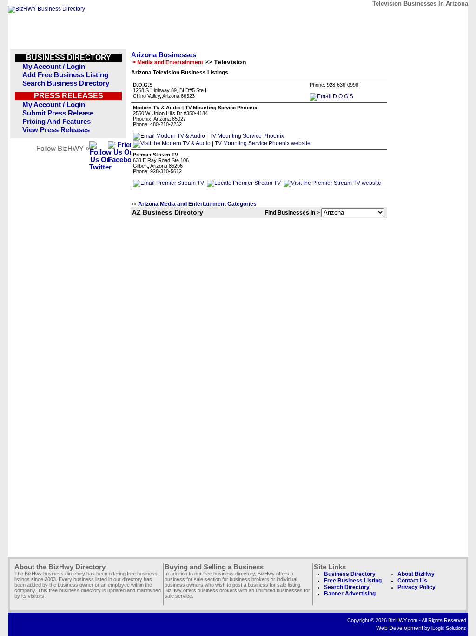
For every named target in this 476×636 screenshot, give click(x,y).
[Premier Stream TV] (168, 183)
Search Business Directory (65, 83)
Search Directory (347, 587)
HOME (444, 17)
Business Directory (350, 574)
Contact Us (412, 580)
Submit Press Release (57, 113)
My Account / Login (53, 66)
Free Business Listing (353, 580)
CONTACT (358, 17)
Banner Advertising (350, 593)
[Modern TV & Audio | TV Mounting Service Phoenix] (208, 136)
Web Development (399, 628)
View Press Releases (56, 130)
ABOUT (401, 17)
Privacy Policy (416, 587)
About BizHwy (416, 574)
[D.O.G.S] (331, 96)
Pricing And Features (56, 121)
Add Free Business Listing (65, 75)
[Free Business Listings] (46, 9)
